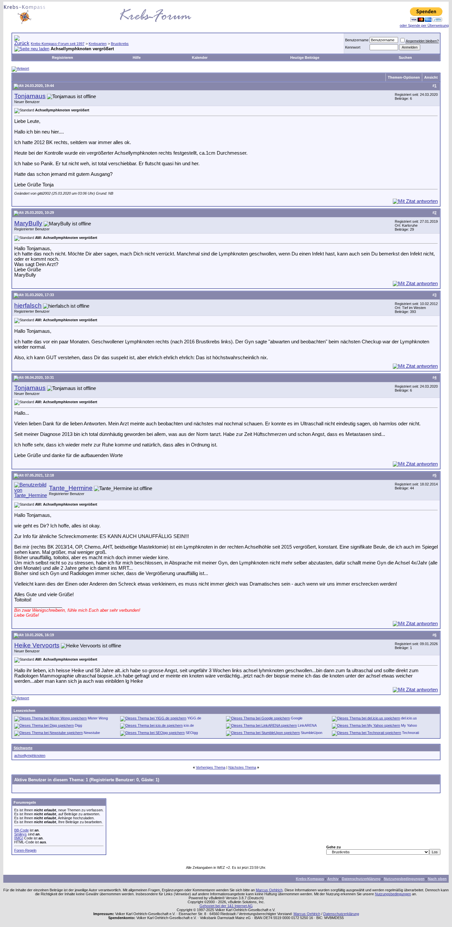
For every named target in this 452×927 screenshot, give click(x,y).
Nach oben (437, 879)
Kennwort (352, 47)
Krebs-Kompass (310, 879)
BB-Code (21, 830)
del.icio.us (409, 718)
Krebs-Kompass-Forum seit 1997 (57, 44)
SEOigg (192, 733)
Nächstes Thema (242, 767)
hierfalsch (28, 305)
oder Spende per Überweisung (424, 25)
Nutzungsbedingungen (404, 879)
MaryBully (28, 223)
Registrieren (62, 57)
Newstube (92, 733)
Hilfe (137, 57)
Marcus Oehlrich (269, 890)
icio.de (189, 725)
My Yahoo (409, 725)
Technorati (410, 733)
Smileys (20, 834)
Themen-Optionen (404, 77)
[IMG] (18, 838)
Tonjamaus (30, 96)
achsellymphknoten (29, 755)
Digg (78, 725)
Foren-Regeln (25, 850)
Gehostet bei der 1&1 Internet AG (226, 906)
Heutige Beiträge (304, 57)
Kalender (199, 57)
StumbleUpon (311, 733)
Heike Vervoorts (37, 645)
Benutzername (357, 40)
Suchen (405, 57)
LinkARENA (307, 725)
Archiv (333, 879)
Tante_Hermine (71, 487)
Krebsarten (98, 44)
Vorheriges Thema (210, 767)
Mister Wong (98, 718)
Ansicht (431, 77)
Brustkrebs (120, 44)
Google (296, 718)
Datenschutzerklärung (361, 879)
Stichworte (23, 748)
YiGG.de (194, 718)
